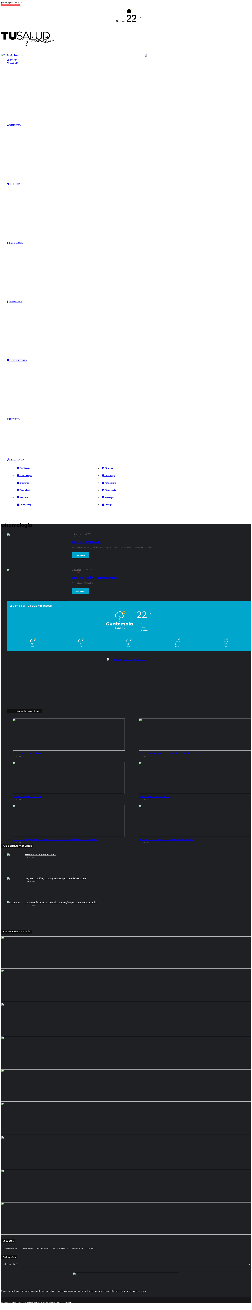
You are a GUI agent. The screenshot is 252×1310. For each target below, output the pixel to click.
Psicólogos (109, 497)
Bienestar (15, 301)
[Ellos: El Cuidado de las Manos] (126, 986)
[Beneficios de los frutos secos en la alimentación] (126, 1052)
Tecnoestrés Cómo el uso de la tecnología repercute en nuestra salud (61, 902)
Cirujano (108, 468)
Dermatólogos (25, 475)
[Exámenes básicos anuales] (126, 952)
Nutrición (15, 125)
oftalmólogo (77, 1248)
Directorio (16, 459)
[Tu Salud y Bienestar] (27, 45)
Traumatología (26, 505)
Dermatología (27, 1248)
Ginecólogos (109, 475)
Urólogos (108, 505)
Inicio (14, 60)
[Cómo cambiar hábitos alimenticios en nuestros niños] (126, 1119)
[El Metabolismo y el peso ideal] (15, 864)
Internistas (24, 483)
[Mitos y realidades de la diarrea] (126, 1218)
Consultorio (18, 360)
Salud (13, 63)
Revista (15, 419)
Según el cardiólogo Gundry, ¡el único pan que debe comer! (55, 878)
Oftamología (110, 490)
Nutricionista (110, 483)
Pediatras (23, 497)
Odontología (24, 490)
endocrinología (43, 1248)
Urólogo (91, 1248)
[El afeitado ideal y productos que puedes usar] (126, 1185)
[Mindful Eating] (126, 1152)
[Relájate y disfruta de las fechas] (126, 1085)
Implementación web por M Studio (56, 1303)
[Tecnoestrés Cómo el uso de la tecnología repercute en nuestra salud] (15, 912)
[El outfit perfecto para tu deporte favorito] (126, 1019)
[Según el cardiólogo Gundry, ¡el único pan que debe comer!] (15, 888)
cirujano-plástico (10, 1248)
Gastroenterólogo (60, 1248)
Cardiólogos (24, 468)
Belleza (15, 184)
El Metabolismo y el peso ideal (40, 854)
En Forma (16, 243)
